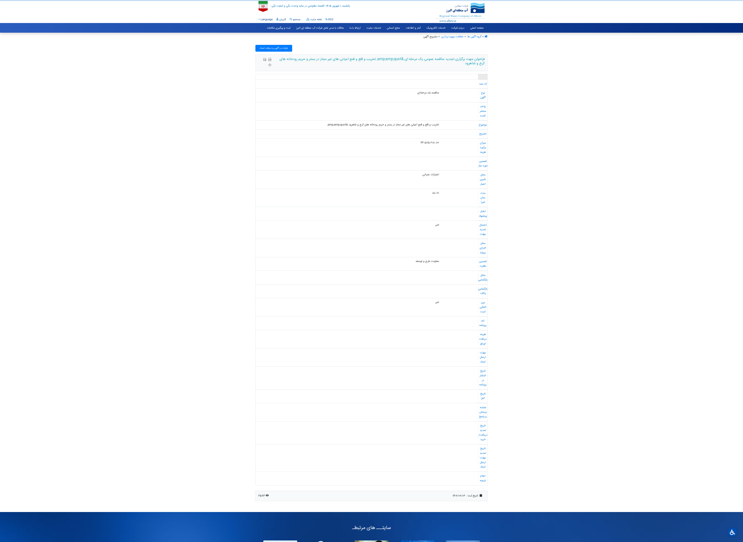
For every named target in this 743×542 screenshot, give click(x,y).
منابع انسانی (393, 28)
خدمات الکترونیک (435, 28)
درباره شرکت (457, 28)
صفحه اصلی (477, 28)
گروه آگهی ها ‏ (474, 36)
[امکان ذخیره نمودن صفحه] (264, 60)
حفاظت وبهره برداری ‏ (452, 36)
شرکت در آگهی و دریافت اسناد (274, 48)
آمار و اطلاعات (413, 28)
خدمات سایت (373, 28)
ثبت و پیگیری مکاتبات (278, 28)
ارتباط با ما (355, 28)
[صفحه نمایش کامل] (269, 65)
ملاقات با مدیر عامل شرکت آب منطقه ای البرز (320, 28)
